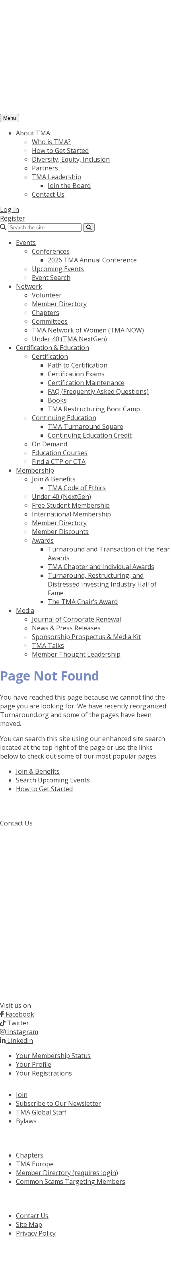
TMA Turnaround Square (85, 426)
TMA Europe (35, 1164)
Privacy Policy (36, 1233)
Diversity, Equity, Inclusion (71, 159)
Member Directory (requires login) (67, 1172)
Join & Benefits (54, 479)
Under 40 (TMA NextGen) (69, 338)
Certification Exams (76, 374)
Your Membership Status (53, 1055)
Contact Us (48, 194)
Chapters (45, 312)
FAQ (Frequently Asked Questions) (98, 391)
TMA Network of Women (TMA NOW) (88, 330)
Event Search (51, 277)
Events (26, 242)
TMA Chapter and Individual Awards (101, 566)
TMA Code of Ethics (77, 487)
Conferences (51, 251)
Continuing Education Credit (90, 435)
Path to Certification (77, 365)
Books (57, 400)
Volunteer (47, 295)
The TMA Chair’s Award (83, 601)
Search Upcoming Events (53, 780)
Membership (35, 470)
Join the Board (69, 185)
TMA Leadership (56, 176)
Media (25, 610)
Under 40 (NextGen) (61, 496)
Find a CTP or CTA (59, 461)
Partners (45, 168)
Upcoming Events (58, 268)
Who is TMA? (51, 141)
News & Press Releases (66, 628)
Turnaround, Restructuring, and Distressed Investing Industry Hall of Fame (102, 584)
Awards (43, 540)
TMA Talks (48, 645)
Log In (9, 209)
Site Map (29, 1224)
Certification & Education (52, 347)
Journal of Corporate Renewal (76, 619)
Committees (50, 321)
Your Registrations (44, 1073)
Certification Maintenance (86, 382)
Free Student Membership (71, 505)
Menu (9, 118)
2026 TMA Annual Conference (92, 260)
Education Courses (59, 452)
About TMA (33, 133)
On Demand (49, 444)
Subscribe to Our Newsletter (58, 1103)
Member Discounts (60, 531)
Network (29, 286)
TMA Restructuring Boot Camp (94, 409)
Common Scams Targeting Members (70, 1181)
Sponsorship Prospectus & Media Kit (86, 636)
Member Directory (59, 303)
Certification (50, 356)
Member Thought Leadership (76, 654)
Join (21, 1094)
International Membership (71, 514)
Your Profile (33, 1064)
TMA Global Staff (41, 1112)
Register (12, 218)
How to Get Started (60, 150)
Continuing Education (64, 417)
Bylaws (26, 1121)
